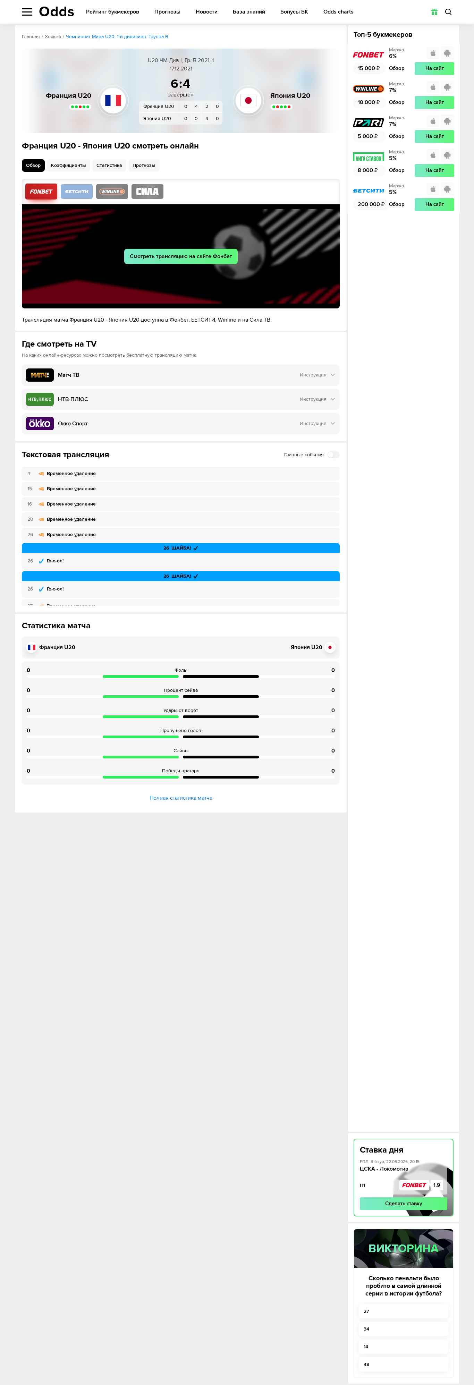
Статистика (109, 165)
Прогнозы (167, 12)
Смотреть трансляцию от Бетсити (77, 191)
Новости (207, 12)
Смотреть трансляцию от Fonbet (41, 191)
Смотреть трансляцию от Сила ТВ (147, 191)
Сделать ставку (403, 1203)
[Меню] (27, 12)
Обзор (33, 165)
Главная (31, 37)
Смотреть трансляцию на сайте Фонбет (181, 256)
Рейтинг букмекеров (112, 12)
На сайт (434, 68)
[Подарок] (434, 11)
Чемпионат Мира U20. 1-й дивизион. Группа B (117, 37)
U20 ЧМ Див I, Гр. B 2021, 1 (181, 60)
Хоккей (53, 37)
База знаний (249, 12)
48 (366, 1364)
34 (366, 1329)
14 (366, 1347)
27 (366, 1311)
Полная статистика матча (181, 798)
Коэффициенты (68, 165)
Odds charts (338, 12)
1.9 (436, 1185)
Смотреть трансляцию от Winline (112, 191)
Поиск (448, 11)
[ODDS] (56, 11)
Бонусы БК (294, 12)
